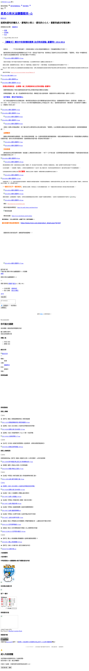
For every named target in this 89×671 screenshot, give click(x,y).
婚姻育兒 (15, 27)
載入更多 (3, 297)
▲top (2, 293)
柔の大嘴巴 (14, 290)
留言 (14, 283)
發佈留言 (3, 307)
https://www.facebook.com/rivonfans (22, 216)
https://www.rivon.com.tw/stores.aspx (16, 203)
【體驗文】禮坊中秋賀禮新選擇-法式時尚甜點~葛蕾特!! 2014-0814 (34, 42)
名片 (5, 34)
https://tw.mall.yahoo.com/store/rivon (27, 207)
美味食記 (14, 288)
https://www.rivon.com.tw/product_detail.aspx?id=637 (41, 223)
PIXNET (31, 646)
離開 (10, 667)
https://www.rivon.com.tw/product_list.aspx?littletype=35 (23, 72)
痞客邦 (10, 283)
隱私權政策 (54, 646)
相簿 (5, 30)
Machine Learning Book (15, 631)
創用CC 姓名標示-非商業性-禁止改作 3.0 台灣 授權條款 (35, 642)
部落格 (6, 32)
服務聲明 (61, 646)
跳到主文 (3, 18)
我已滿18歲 (4, 667)
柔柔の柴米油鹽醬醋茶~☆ (17, 13)
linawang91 (9, 642)
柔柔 (2, 273)
